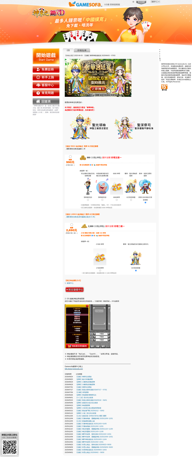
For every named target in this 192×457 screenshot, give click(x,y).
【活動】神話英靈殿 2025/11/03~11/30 (89, 431)
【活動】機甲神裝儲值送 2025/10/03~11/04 (91, 439)
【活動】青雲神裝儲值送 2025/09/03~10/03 (91, 450)
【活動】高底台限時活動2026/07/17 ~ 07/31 (91, 390)
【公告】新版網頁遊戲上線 (85, 421)
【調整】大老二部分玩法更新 (86, 413)
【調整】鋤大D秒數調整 (84, 379)
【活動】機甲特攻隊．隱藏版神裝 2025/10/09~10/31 (94, 437)
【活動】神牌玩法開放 (84, 377)
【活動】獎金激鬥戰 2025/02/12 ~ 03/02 (90, 411)
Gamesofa (85, 4)
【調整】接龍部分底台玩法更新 (87, 403)
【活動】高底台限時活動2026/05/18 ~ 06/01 (91, 400)
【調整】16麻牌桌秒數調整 (85, 384)
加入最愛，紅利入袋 (133, 2)
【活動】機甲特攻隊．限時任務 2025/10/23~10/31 (93, 434)
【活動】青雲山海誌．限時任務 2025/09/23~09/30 (93, 445)
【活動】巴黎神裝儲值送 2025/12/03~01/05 (91, 424)
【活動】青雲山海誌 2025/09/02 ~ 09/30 (90, 452)
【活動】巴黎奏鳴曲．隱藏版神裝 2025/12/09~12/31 (94, 418)
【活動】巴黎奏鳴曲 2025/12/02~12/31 (89, 426)
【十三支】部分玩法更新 (84, 397)
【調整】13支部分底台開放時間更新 (88, 408)
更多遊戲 (141, 3)
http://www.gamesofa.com (74, 369)
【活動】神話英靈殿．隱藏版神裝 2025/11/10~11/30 (94, 429)
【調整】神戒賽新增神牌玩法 (86, 395)
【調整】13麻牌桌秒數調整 (85, 382)
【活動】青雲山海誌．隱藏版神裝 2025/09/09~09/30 (94, 447)
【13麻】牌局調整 (82, 392)
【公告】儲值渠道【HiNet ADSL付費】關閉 (91, 416)
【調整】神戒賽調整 (83, 405)
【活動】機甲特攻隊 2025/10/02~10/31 (89, 442)
